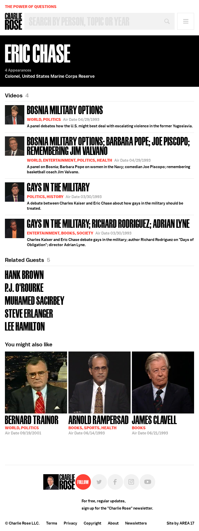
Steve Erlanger (29, 313)
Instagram (131, 482)
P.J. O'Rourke (24, 287)
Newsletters (136, 523)
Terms (51, 523)
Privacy (70, 523)
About (113, 523)
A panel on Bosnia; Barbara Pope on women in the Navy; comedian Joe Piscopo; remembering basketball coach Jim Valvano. (108, 155)
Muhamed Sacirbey (35, 300)
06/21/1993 (154, 424)
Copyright (92, 523)
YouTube (147, 482)
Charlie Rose (13, 21)
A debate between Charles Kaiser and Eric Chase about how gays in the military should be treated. (105, 196)
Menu (185, 21)
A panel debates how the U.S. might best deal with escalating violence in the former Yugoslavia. (110, 116)
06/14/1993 (98, 424)
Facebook (115, 482)
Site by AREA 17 (180, 523)
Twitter (99, 482)
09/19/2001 (32, 424)
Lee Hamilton (25, 326)
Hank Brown (24, 274)
